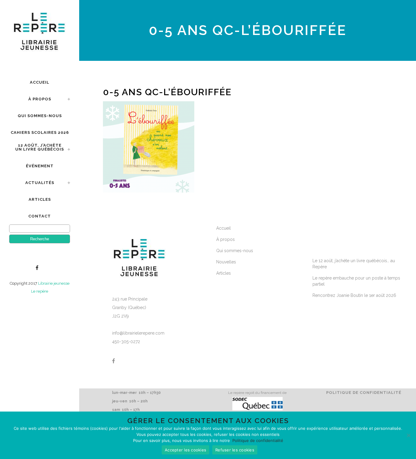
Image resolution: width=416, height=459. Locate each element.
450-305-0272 (126, 341)
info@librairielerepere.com (138, 333)
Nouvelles (226, 261)
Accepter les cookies (185, 449)
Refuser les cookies (234, 449)
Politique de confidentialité (363, 392)
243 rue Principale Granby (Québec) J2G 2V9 (129, 307)
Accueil (223, 228)
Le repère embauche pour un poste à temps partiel (356, 281)
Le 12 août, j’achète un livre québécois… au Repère (353, 263)
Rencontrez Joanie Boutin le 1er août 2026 (354, 295)
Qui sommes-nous (234, 250)
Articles (223, 273)
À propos (225, 239)
